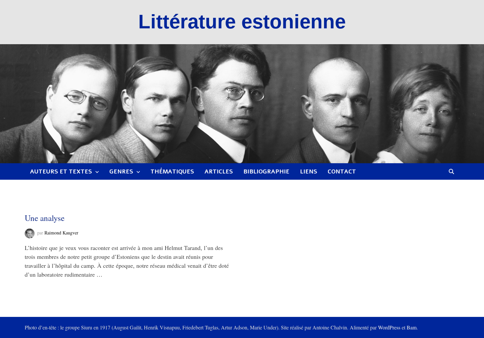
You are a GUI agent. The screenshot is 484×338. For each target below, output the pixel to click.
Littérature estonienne (242, 22)
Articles (218, 171)
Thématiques (172, 171)
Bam (412, 327)
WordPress (389, 327)
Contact (342, 171)
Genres (121, 171)
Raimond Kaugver (61, 233)
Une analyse (45, 217)
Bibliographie (266, 171)
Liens (308, 171)
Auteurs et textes (61, 171)
